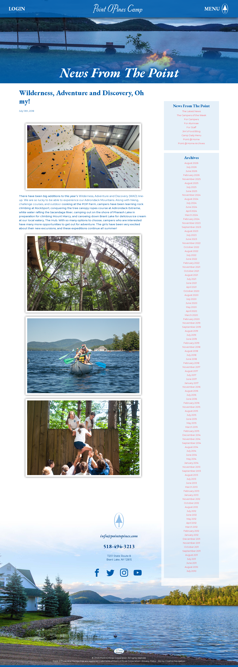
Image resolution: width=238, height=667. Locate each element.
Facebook (97, 571)
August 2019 (191, 331)
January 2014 (191, 463)
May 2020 (191, 307)
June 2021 (191, 283)
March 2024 (191, 215)
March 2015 (191, 427)
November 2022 (191, 243)
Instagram (124, 571)
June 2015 (191, 419)
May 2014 (191, 459)
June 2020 (191, 303)
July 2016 (191, 395)
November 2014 (191, 439)
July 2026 (191, 167)
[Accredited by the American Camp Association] (119, 651)
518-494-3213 (119, 546)
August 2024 (191, 199)
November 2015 (191, 407)
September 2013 (191, 471)
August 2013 (191, 475)
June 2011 (191, 563)
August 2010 (191, 567)
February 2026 (191, 175)
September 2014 (191, 443)
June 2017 (191, 379)
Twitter (110, 571)
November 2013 (191, 467)
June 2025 (191, 191)
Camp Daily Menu (191, 135)
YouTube (137, 571)
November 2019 (191, 323)
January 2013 (191, 495)
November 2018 (191, 347)
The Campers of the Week (191, 115)
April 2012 (191, 523)
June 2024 (191, 207)
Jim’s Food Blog (191, 131)
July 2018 (191, 355)
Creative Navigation (175, 661)
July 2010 (191, 571)
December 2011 (191, 539)
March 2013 (191, 487)
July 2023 (191, 235)
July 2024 (191, 203)
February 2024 (191, 219)
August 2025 (191, 183)
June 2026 (191, 171)
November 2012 (191, 499)
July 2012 (191, 511)
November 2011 (191, 543)
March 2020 (191, 315)
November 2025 (191, 179)
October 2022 (191, 247)
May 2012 (191, 519)
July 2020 (191, 299)
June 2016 (191, 399)
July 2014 (191, 451)
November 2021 (191, 267)
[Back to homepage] (119, 9)
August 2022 (191, 251)
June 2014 (191, 455)
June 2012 (191, 515)
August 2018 (191, 351)
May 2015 (191, 423)
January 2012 (191, 535)
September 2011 (191, 551)
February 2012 (191, 531)
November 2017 (191, 367)
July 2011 (191, 559)
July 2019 (191, 335)
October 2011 (191, 547)
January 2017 (191, 383)
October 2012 (191, 503)
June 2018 (191, 359)
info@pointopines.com (119, 536)
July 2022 (191, 255)
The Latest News (191, 111)
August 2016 (191, 391)
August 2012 (191, 507)
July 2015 (191, 415)
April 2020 (191, 311)
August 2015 (191, 411)
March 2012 (191, 527)
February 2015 (191, 431)
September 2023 (191, 227)
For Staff (191, 127)
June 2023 (191, 239)
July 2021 (191, 279)
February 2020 (191, 319)
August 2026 (191, 163)
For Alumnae (191, 123)
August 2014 (191, 447)
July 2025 (191, 187)
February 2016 (191, 403)
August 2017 (191, 371)
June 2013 (191, 483)
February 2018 (191, 363)
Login (17, 8)
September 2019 (191, 327)
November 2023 (191, 223)
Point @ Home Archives (191, 143)
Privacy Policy (149, 661)
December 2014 (191, 435)
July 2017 (191, 375)
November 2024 (191, 195)
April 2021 (191, 287)
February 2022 (191, 263)
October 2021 (191, 271)
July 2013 (191, 479)
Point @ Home (191, 139)
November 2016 (191, 387)
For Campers (191, 119)
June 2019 (191, 339)
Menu (212, 8)
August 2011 (191, 555)
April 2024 (191, 211)
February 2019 (191, 343)
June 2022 (191, 259)
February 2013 (191, 491)
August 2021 (191, 275)
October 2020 (191, 291)
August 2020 (191, 295)
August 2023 (191, 231)
